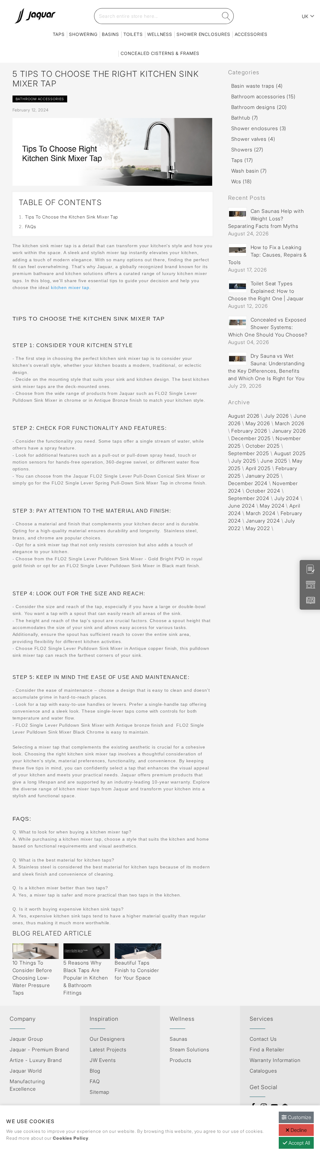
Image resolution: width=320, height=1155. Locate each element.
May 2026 (258, 423)
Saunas (179, 1039)
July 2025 (243, 461)
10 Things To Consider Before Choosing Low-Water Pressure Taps (32, 978)
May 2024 (272, 506)
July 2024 (286, 498)
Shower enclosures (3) (259, 128)
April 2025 (258, 468)
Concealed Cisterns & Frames (160, 53)
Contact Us (263, 1039)
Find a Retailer (267, 1049)
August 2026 (244, 416)
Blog (95, 1071)
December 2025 (251, 438)
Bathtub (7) (244, 118)
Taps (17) (242, 160)
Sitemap (99, 1092)
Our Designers (107, 1039)
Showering (83, 34)
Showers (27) (247, 149)
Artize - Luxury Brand (36, 1060)
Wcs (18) (241, 181)
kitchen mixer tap (70, 287)
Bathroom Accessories (40, 99)
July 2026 (276, 416)
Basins (110, 34)
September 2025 (248, 453)
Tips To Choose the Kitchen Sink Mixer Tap (71, 216)
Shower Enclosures (203, 34)
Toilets (133, 34)
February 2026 (249, 431)
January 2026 (289, 431)
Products (181, 1060)
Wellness (159, 34)
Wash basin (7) (249, 171)
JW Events (103, 1060)
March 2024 (261, 513)
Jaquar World (26, 1071)
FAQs (31, 226)
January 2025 (262, 476)
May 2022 (258, 528)
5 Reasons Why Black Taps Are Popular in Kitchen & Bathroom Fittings (85, 978)
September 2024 (249, 498)
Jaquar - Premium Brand (39, 1049)
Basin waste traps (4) (257, 86)
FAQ (95, 1081)
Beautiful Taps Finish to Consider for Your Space (137, 970)
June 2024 (241, 506)
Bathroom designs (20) (259, 107)
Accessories (251, 34)
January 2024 (263, 521)
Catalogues (263, 1071)
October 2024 (263, 491)
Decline (298, 1130)
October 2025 (263, 446)
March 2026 (289, 423)
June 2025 (274, 461)
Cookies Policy (70, 1138)
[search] (226, 16)
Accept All (298, 1143)
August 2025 (290, 453)
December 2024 (248, 483)
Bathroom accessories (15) (263, 96)
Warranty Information (275, 1060)
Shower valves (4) (253, 139)
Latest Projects (108, 1049)
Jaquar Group (26, 1039)
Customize (299, 1117)
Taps (59, 34)
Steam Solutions (190, 1049)
